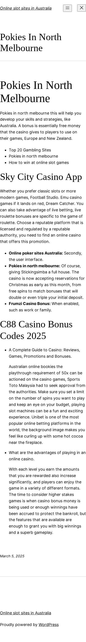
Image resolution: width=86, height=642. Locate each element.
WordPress (49, 624)
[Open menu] (67, 8)
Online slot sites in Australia (26, 8)
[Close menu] (81, 8)
